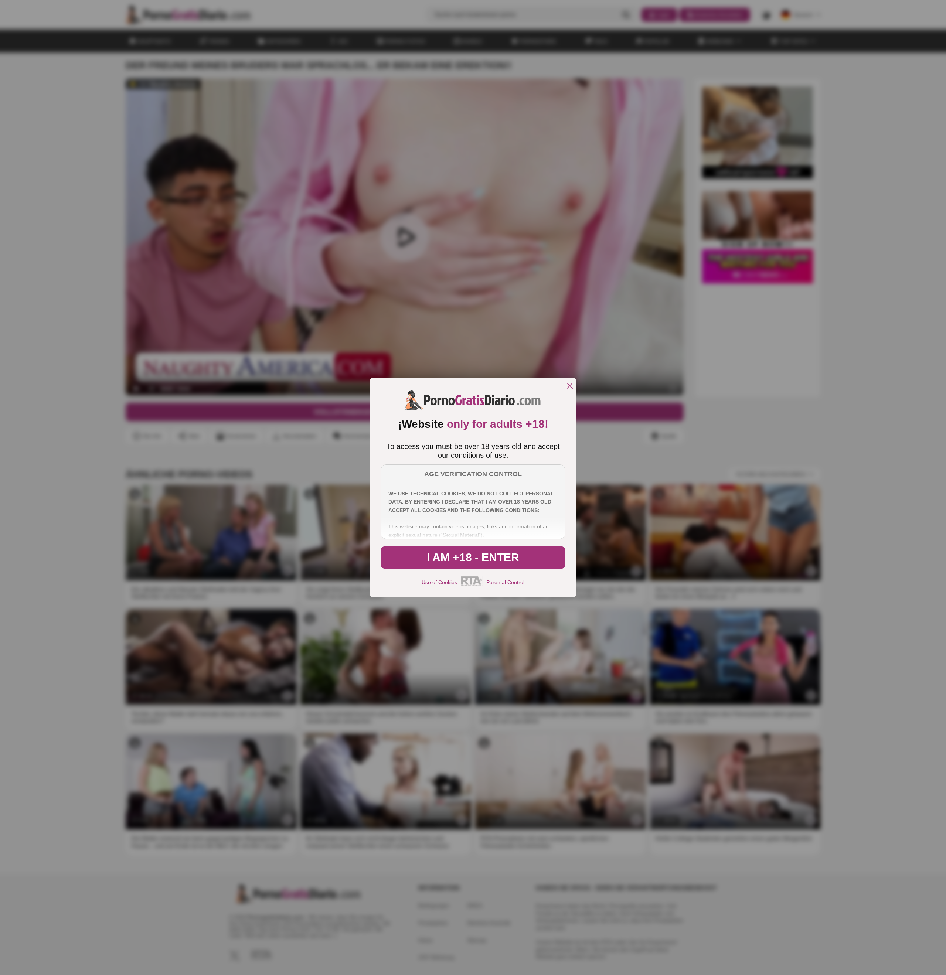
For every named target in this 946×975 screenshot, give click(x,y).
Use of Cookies (439, 582)
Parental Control (505, 582)
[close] (570, 386)
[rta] (472, 585)
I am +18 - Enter (473, 557)
